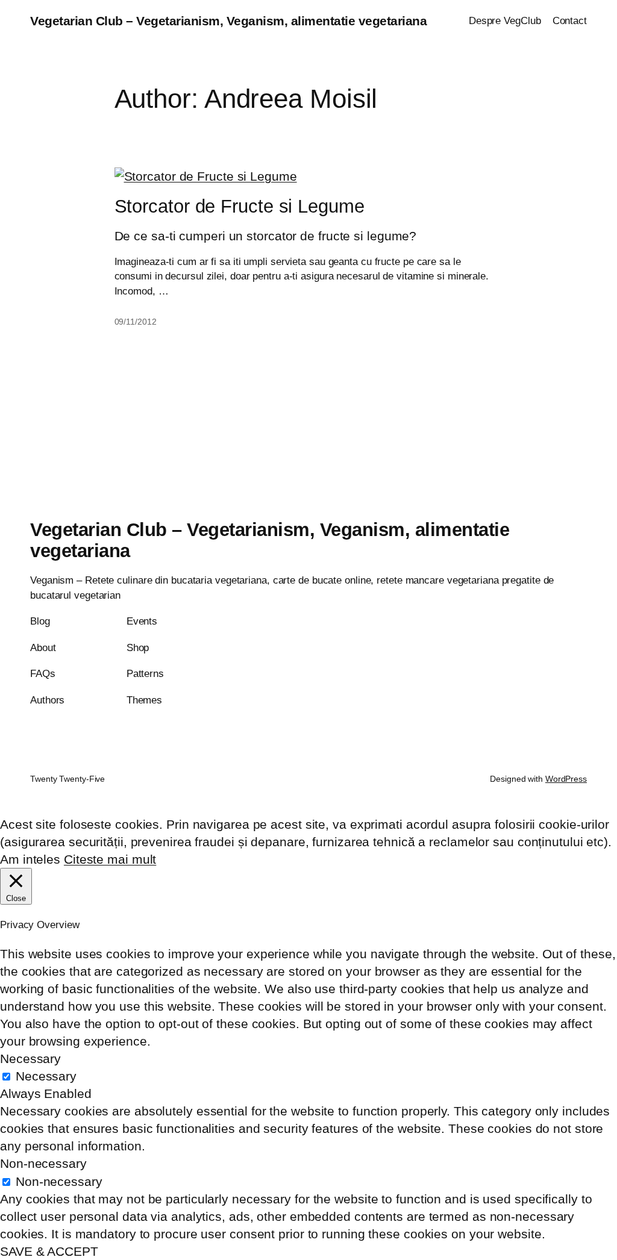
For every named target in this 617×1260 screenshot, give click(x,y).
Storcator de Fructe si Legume (239, 206)
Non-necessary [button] (43, 1163)
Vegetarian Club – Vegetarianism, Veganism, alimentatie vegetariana (228, 21)
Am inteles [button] (30, 859)
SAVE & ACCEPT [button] (49, 1251)
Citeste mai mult (110, 859)
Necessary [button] (30, 1058)
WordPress (566, 779)
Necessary (46, 1076)
